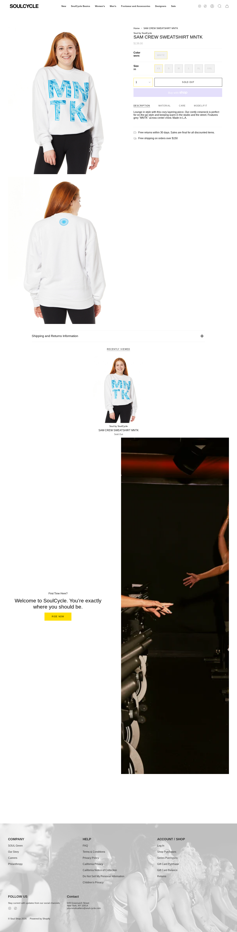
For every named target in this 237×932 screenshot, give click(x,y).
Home (136, 28)
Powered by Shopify (40, 918)
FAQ (85, 845)
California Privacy (93, 864)
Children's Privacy (93, 882)
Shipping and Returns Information (55, 336)
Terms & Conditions (94, 851)
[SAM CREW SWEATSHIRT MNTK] (118, 389)
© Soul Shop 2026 (17, 918)
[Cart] (227, 6)
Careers (12, 858)
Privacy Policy (91, 858)
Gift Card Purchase (168, 864)
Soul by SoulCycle (142, 33)
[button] (64, 6)
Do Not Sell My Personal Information (103, 876)
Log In (160, 845)
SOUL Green (15, 845)
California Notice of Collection (100, 870)
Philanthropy (15, 864)
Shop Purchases (166, 851)
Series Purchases (167, 858)
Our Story (13, 851)
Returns (161, 876)
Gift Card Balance (167, 870)
